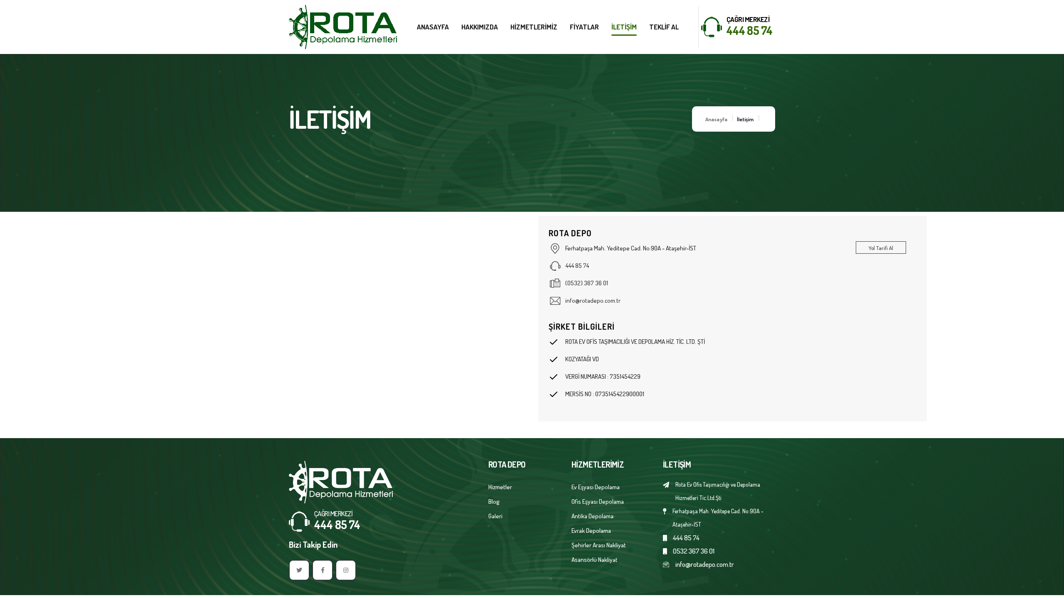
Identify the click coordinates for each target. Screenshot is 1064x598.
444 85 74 (749, 30)
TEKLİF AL (664, 26)
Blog (494, 501)
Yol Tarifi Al (881, 248)
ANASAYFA (433, 26)
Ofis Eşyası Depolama (597, 501)
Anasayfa (716, 119)
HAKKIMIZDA (479, 26)
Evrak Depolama (591, 530)
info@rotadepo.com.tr (593, 300)
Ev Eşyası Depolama (595, 487)
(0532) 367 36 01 (586, 283)
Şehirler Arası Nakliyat (598, 545)
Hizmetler (500, 487)
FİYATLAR (584, 26)
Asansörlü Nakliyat (594, 560)
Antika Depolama (592, 516)
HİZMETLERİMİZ (533, 26)
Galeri (495, 516)
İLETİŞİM (624, 26)
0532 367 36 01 (693, 551)
